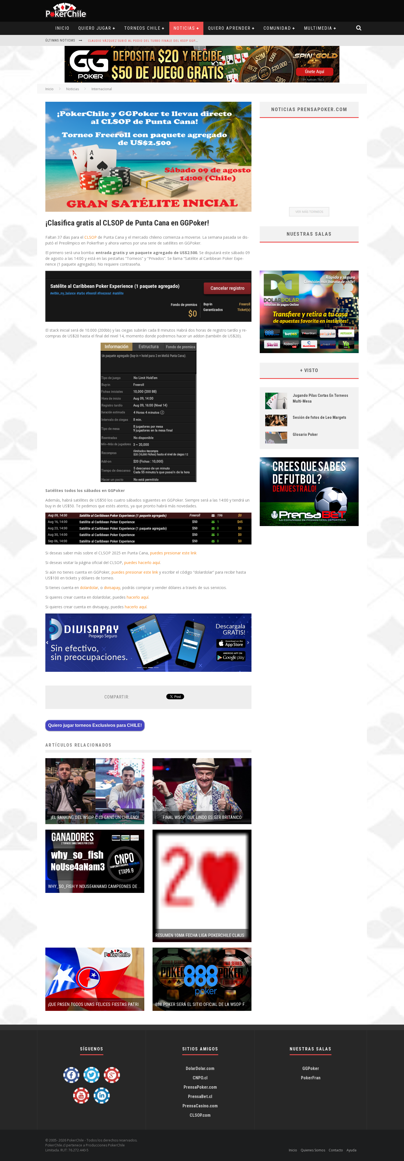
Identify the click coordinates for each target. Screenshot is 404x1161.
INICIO (62, 28)
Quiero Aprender (229, 28)
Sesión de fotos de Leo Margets (319, 417)
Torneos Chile (142, 28)
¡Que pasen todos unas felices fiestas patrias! (96, 1004)
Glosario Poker (305, 434)
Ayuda (351, 1150)
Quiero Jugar (94, 28)
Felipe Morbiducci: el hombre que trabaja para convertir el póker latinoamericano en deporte (170, 41)
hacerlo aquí (137, 597)
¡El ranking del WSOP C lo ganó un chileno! (95, 817)
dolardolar (89, 587)
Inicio (49, 89)
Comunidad (277, 28)
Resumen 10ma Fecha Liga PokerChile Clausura (203, 935)
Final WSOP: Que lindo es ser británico (202, 817)
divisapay (112, 587)
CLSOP (90, 237)
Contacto (336, 1150)
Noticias (184, 28)
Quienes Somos (313, 1150)
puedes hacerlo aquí (142, 562)
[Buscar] (359, 28)
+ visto (309, 370)
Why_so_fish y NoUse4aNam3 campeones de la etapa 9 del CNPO (113, 886)
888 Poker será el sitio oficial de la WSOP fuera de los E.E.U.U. (218, 1004)
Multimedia (318, 28)
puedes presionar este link (173, 552)
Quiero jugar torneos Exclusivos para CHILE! (95, 725)
